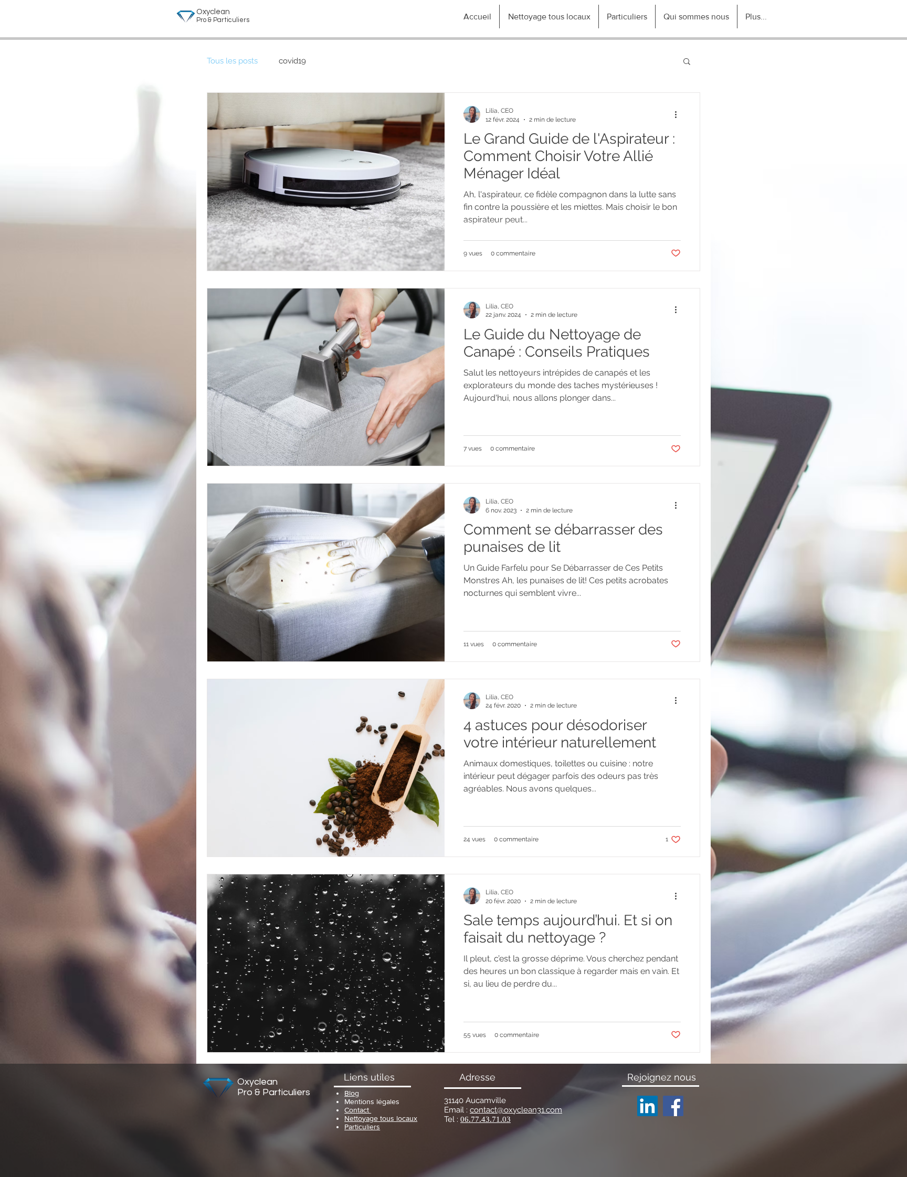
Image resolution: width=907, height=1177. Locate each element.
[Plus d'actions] (679, 114)
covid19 (292, 61)
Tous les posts (232, 61)
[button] (687, 62)
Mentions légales (371, 1101)
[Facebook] (673, 1106)
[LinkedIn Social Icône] (647, 1106)
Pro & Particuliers (273, 1092)
